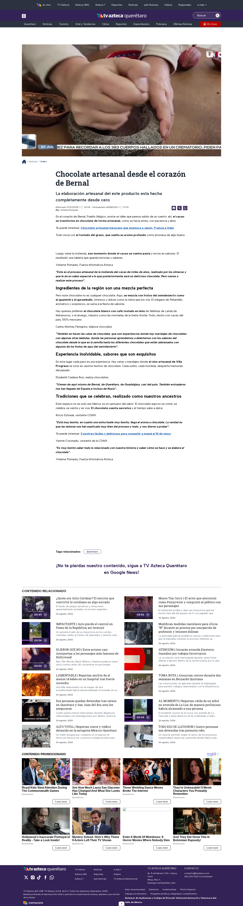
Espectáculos (141, 24)
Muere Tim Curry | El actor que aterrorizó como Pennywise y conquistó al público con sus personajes (190, 602)
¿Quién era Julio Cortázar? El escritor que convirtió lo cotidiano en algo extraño (85, 600)
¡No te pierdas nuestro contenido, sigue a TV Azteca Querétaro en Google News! (121, 569)
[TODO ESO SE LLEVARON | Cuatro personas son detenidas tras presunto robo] (138, 736)
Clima (105, 24)
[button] (121, 904)
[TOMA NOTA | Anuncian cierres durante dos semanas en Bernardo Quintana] (138, 684)
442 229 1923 (191, 876)
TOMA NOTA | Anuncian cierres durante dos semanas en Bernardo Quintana (190, 677)
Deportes (117, 4)
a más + (202, 4)
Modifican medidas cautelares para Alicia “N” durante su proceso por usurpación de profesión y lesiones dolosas (188, 627)
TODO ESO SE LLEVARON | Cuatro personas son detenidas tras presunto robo (188, 728)
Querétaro (30, 24)
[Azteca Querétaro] (121, 16)
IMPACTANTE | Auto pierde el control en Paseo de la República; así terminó (84, 626)
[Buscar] (218, 15)
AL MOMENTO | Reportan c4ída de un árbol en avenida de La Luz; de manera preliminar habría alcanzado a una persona (190, 704)
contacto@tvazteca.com (196, 873)
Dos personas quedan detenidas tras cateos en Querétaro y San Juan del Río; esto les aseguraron (86, 704)
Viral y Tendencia (85, 24)
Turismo (63, 24)
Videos (168, 4)
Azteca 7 (100, 4)
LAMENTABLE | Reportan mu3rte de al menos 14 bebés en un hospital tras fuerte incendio (85, 679)
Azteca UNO (82, 4)
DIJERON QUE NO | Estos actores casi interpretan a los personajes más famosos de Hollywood (87, 653)
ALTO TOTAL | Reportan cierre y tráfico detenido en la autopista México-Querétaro (86, 728)
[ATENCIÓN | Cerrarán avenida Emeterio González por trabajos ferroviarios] (138, 659)
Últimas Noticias (183, 24)
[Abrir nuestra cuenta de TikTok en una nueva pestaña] (39, 877)
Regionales (184, 4)
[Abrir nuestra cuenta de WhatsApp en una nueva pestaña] (52, 877)
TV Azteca (63, 4)
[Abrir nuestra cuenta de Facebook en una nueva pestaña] (45, 877)
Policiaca (161, 24)
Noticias (133, 4)
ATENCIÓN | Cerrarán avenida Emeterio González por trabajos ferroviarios (186, 651)
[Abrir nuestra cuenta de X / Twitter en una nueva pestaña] (26, 877)
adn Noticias (151, 4)
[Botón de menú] (24, 16)
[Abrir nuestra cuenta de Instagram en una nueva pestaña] (32, 877)
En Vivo (212, 24)
